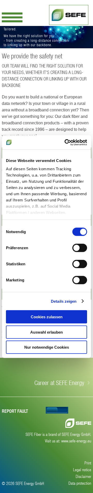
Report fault (15, 411)
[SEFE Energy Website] (78, 423)
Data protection (79, 483)
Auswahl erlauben (46, 332)
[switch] (79, 248)
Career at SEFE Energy (59, 382)
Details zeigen (63, 301)
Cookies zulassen (47, 317)
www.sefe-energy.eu (76, 440)
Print (87, 462)
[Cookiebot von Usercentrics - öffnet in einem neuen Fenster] (65, 142)
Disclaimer (83, 476)
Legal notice (82, 469)
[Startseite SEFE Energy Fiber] (68, 15)
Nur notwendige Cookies (46, 347)
